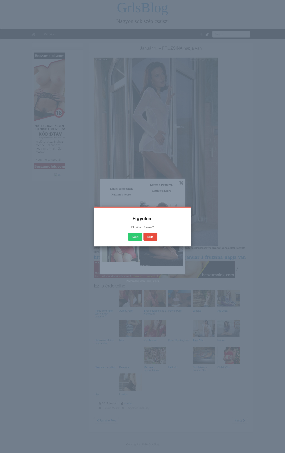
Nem (150, 237)
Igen (135, 237)
